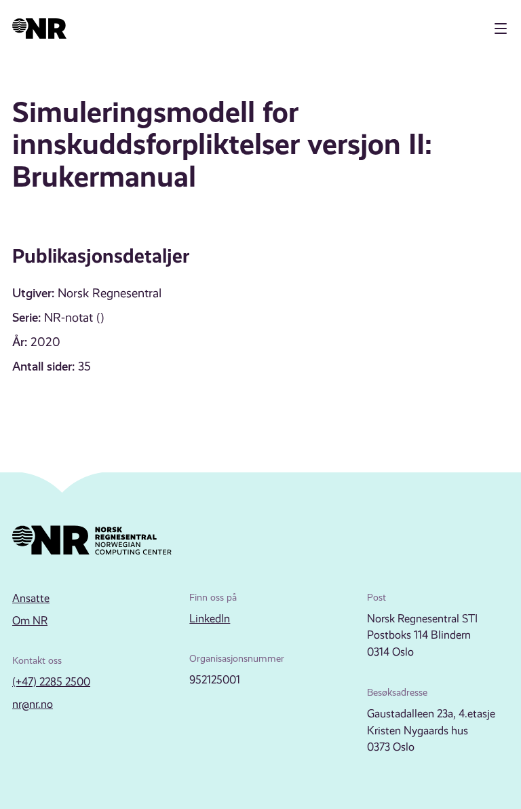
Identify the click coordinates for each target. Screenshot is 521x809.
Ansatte (31, 598)
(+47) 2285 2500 (51, 681)
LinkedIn (209, 618)
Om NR (29, 620)
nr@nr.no (32, 704)
